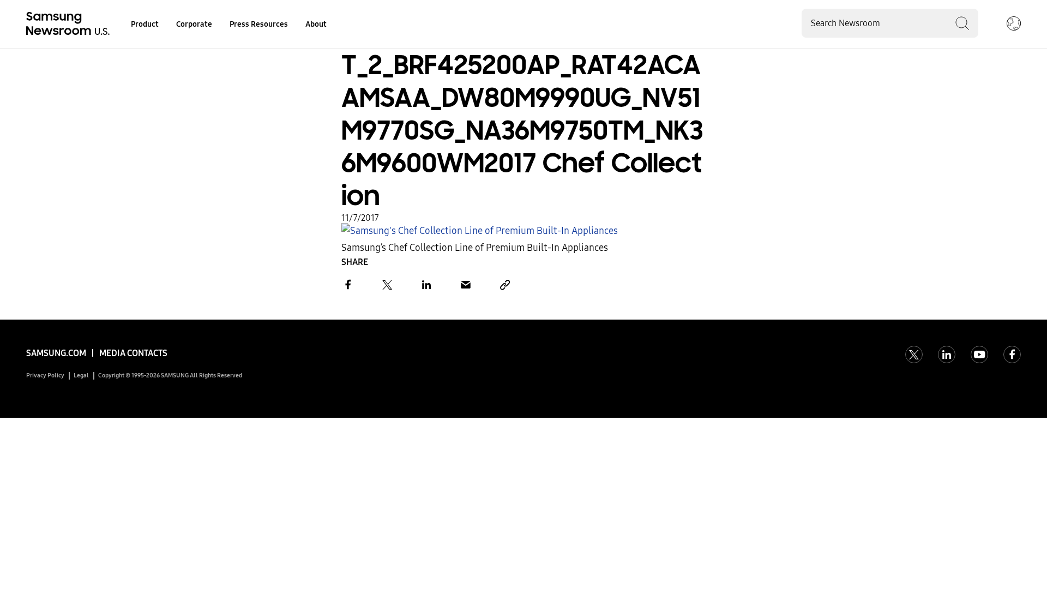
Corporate (194, 24)
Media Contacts (133, 353)
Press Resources (259, 24)
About (316, 24)
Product (145, 24)
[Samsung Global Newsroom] (1014, 24)
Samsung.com (56, 353)
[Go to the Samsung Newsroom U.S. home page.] (69, 24)
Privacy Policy (45, 375)
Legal (81, 375)
